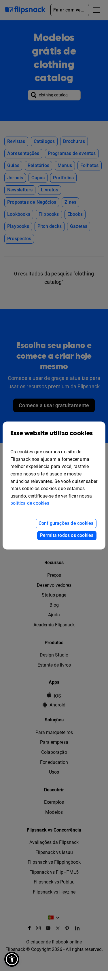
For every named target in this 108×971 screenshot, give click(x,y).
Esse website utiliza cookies (51, 433)
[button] (12, 959)
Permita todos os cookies (67, 535)
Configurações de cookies (66, 523)
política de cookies (29, 503)
